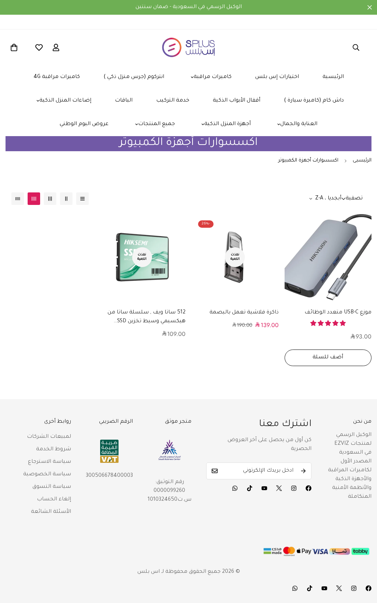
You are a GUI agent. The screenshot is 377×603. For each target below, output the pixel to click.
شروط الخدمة (53, 450)
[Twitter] (279, 488)
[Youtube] (264, 488)
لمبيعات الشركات (49, 437)
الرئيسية (333, 77)
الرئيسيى (362, 160)
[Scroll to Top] (362, 562)
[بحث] (356, 47)
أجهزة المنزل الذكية (227, 124)
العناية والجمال (298, 124)
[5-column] (17, 198)
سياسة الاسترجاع (49, 462)
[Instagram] (294, 488)
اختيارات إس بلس (277, 77)
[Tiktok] (250, 488)
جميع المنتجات (156, 124)
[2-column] (66, 198)
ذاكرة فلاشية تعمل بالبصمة (244, 313)
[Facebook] (308, 488)
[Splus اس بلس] (188, 47)
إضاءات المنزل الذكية (65, 101)
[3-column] (50, 198)
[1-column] (82, 198)
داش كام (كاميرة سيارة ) (314, 101)
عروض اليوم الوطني (84, 124)
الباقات (124, 101)
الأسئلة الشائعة (51, 512)
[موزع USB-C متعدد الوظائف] (328, 257)
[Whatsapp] (235, 488)
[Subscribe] (303, 470)
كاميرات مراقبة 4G (57, 77)
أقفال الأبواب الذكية (236, 101)
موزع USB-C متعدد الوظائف (337, 313)
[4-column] (34, 198)
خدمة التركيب (172, 101)
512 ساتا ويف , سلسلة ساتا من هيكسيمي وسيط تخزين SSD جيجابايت (147, 318)
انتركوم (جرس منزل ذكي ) (133, 77)
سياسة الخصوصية (47, 475)
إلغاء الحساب (54, 500)
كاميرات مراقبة (213, 77)
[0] (14, 47)
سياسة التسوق (51, 487)
